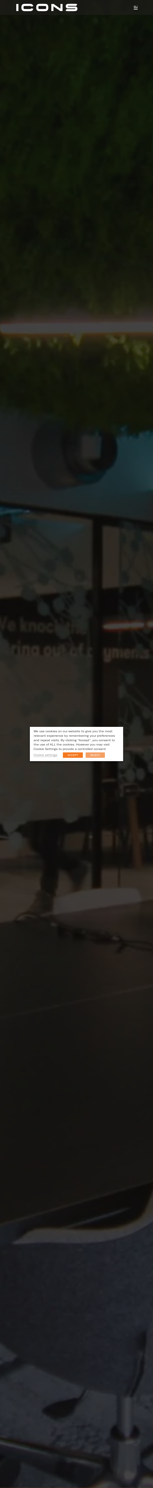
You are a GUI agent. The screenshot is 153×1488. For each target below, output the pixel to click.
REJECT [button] (95, 755)
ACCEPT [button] (73, 755)
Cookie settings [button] (45, 755)
